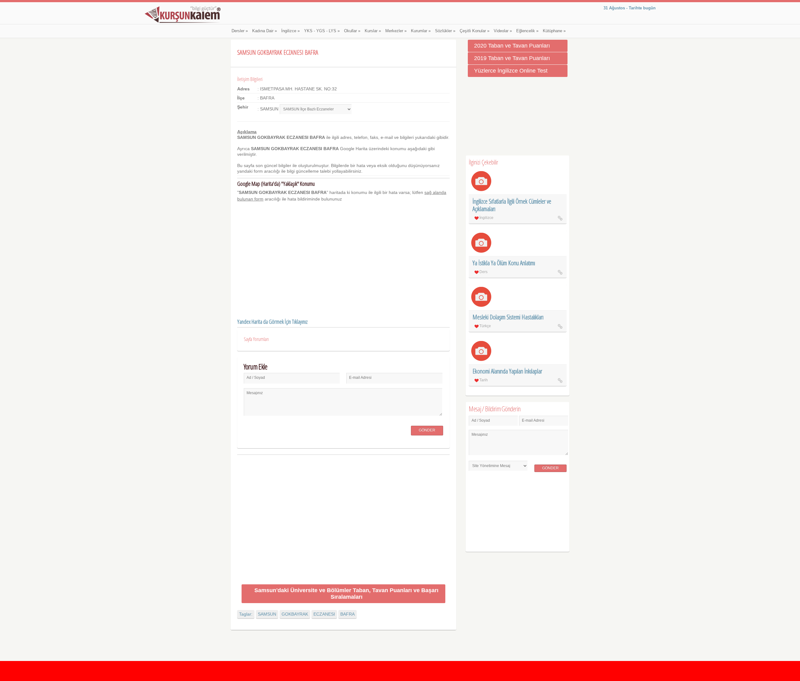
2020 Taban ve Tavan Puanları (512, 46)
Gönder (427, 430)
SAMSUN (267, 614)
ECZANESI (324, 614)
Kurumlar (421, 31)
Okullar (352, 31)
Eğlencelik (527, 31)
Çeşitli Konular (474, 31)
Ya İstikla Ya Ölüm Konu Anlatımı (503, 263)
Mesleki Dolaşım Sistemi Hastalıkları (507, 317)
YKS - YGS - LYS (322, 31)
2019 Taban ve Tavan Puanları (512, 58)
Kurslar (373, 31)
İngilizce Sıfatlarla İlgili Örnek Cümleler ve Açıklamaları (511, 205)
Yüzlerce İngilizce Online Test (511, 71)
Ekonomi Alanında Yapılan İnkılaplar (507, 371)
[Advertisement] (343, 520)
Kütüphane (554, 31)
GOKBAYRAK (295, 614)
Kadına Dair (264, 31)
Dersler (240, 31)
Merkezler (396, 31)
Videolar (503, 31)
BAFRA (347, 614)
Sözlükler (445, 31)
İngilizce (290, 31)
